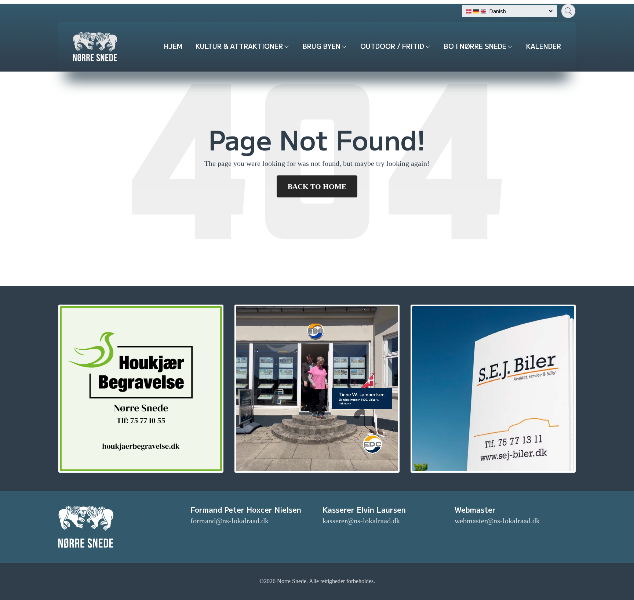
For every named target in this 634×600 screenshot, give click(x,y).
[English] (483, 11)
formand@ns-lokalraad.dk (229, 521)
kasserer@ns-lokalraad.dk (361, 521)
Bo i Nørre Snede (475, 46)
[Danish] (468, 11)
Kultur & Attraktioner (239, 46)
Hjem (173, 46)
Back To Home (317, 186)
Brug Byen (321, 46)
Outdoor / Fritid (392, 46)
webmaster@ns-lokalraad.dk (497, 521)
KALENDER (543, 46)
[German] (476, 11)
